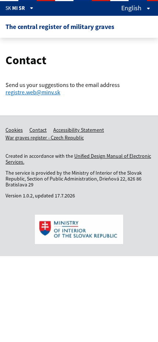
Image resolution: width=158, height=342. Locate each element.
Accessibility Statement (78, 130)
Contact (38, 130)
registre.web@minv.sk (33, 92)
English (132, 8)
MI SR (19, 8)
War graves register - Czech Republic (45, 137)
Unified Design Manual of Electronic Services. (78, 159)
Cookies (14, 130)
